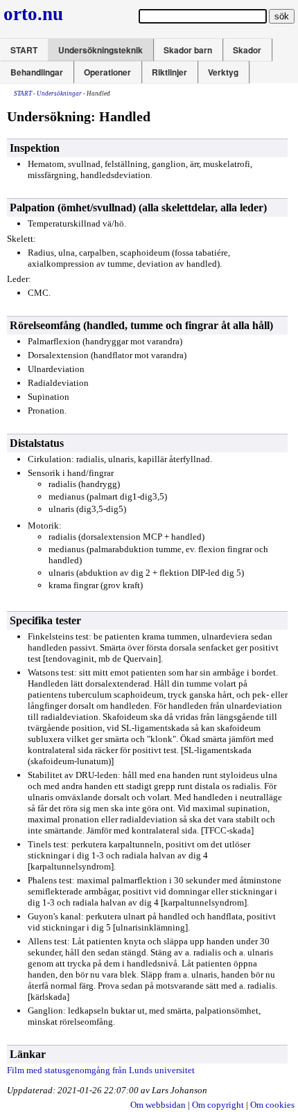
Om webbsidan (158, 1105)
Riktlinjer (169, 72)
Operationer (107, 72)
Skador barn (188, 50)
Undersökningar (59, 93)
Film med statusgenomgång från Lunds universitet (101, 1070)
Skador (247, 50)
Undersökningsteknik (100, 50)
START (23, 50)
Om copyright (218, 1105)
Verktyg (223, 72)
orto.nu (33, 13)
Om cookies (272, 1105)
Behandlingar (36, 72)
